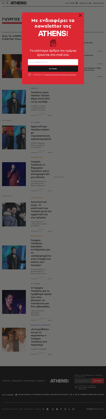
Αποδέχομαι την (54, 74)
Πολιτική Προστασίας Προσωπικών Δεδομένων (60, 75)
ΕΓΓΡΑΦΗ (53, 69)
